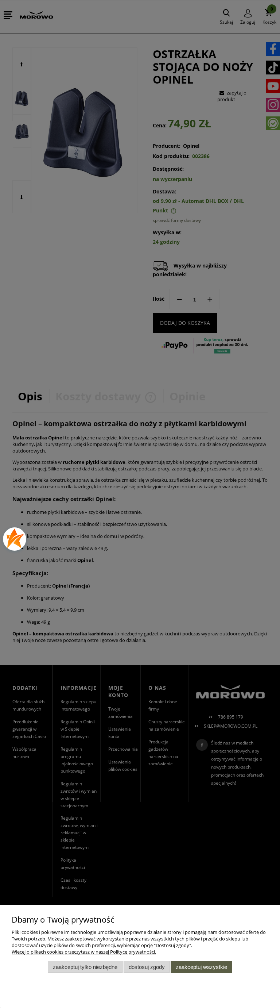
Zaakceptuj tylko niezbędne (85, 967)
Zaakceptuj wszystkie (201, 967)
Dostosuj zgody (147, 967)
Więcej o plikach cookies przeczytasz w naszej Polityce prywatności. (84, 952)
